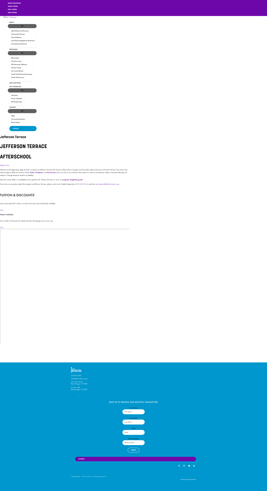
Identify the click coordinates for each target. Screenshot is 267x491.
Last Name (133, 418)
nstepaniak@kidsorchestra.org (108, 184)
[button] (2, 210)
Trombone (39, 172)
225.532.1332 (81, 184)
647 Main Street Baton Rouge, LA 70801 (79, 383)
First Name (133, 408)
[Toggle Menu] (22, 26)
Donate (81, 459)
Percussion (51, 172)
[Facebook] (179, 466)
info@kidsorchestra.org (79, 379)
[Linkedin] (194, 466)
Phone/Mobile (133, 439)
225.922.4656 (76, 376)
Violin (32, 172)
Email (133, 428)
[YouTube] (189, 466)
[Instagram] (184, 466)
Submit (133, 450)
